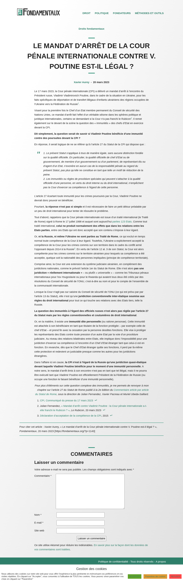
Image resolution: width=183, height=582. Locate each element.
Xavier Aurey (82, 82)
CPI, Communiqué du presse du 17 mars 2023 (66, 400)
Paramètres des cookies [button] (155, 576)
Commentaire (42, 475)
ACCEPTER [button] (135, 576)
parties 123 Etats (122, 221)
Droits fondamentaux (91, 28)
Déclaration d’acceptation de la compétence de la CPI (70, 415)
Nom (37, 514)
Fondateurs (122, 13)
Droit (86, 13)
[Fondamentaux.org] (38, 15)
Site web (39, 530)
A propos (161, 561)
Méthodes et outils (149, 13)
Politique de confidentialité (113, 561)
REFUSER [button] (175, 576)
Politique (102, 13)
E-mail (38, 522)
